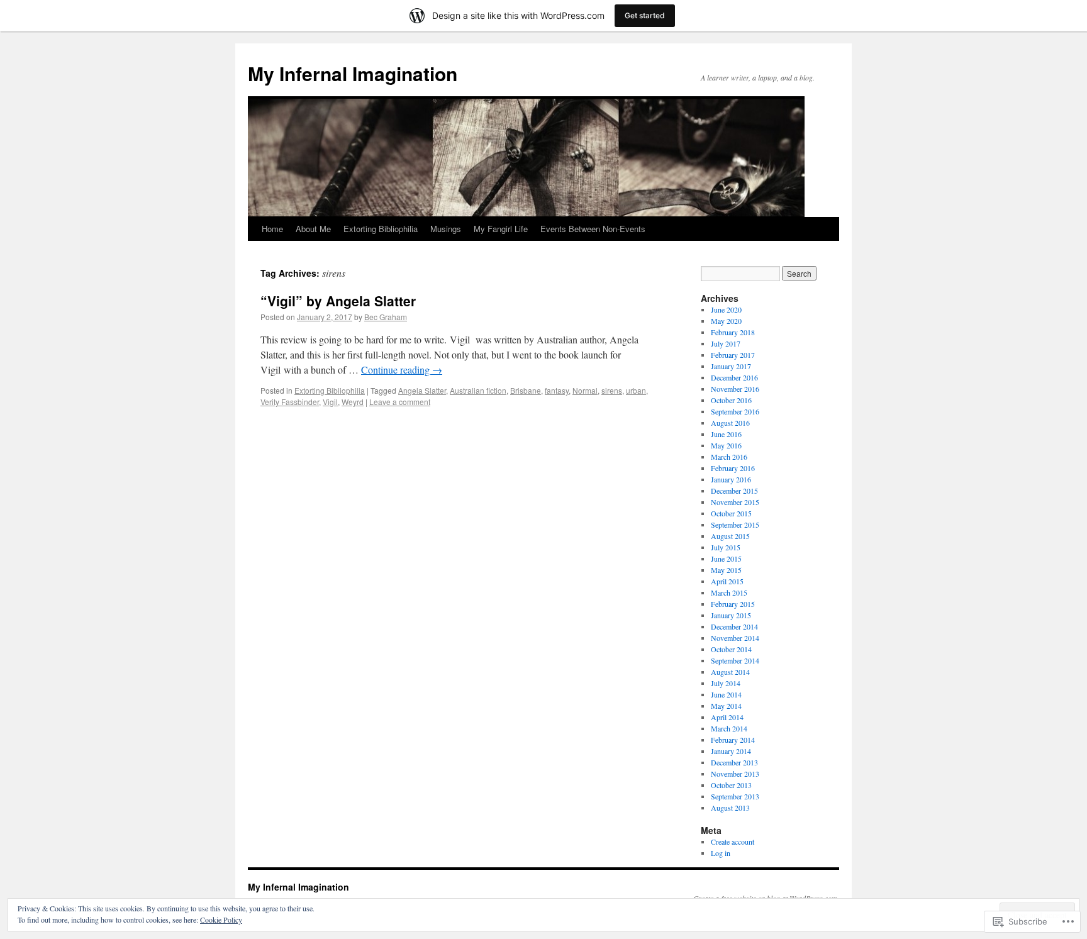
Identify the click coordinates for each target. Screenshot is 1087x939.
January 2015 (731, 615)
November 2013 (735, 774)
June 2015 (726, 558)
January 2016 (731, 479)
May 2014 (726, 706)
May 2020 (726, 321)
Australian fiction (478, 390)
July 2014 (725, 683)
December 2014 (734, 626)
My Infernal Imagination (352, 73)
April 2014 (727, 717)
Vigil (330, 401)
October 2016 (731, 400)
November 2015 (735, 502)
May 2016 (726, 445)
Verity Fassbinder (289, 401)
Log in (720, 853)
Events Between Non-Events (592, 229)
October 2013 (731, 785)
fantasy (557, 390)
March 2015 (729, 592)
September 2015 (735, 525)
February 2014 (733, 740)
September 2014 (735, 660)
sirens (611, 390)
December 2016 (734, 377)
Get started (645, 15)
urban (636, 390)
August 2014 (730, 672)
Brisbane (525, 390)
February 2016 (733, 468)
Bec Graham (385, 316)
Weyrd (353, 401)
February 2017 (733, 355)
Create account (732, 841)
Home (272, 229)
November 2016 (735, 389)
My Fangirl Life (501, 229)
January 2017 (731, 366)
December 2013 (734, 762)
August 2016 (730, 423)
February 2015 (733, 604)
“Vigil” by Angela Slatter (338, 300)
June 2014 (726, 694)
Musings (445, 229)
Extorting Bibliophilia (380, 229)
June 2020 (726, 309)
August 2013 (730, 808)
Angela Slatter (422, 390)
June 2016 (726, 434)
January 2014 (731, 751)
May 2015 (726, 570)
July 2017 (725, 343)
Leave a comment (399, 401)
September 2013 (735, 796)
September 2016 (735, 411)
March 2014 (729, 728)
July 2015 (725, 547)
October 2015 (731, 513)
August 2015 (730, 536)
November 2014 (735, 638)
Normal (585, 390)
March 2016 (729, 457)
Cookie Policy (221, 919)
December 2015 (734, 491)
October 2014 (731, 649)
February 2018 (733, 332)
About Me (313, 229)
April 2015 (727, 581)
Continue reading (401, 369)
